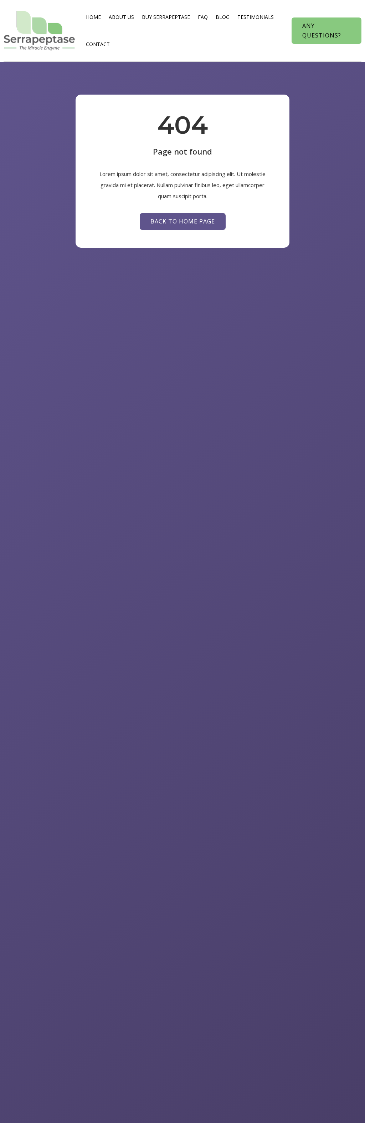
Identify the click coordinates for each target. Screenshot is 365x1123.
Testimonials (255, 17)
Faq (203, 17)
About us (121, 17)
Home (93, 17)
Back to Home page (182, 221)
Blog (223, 17)
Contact (98, 44)
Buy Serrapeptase (166, 17)
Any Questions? (321, 30)
